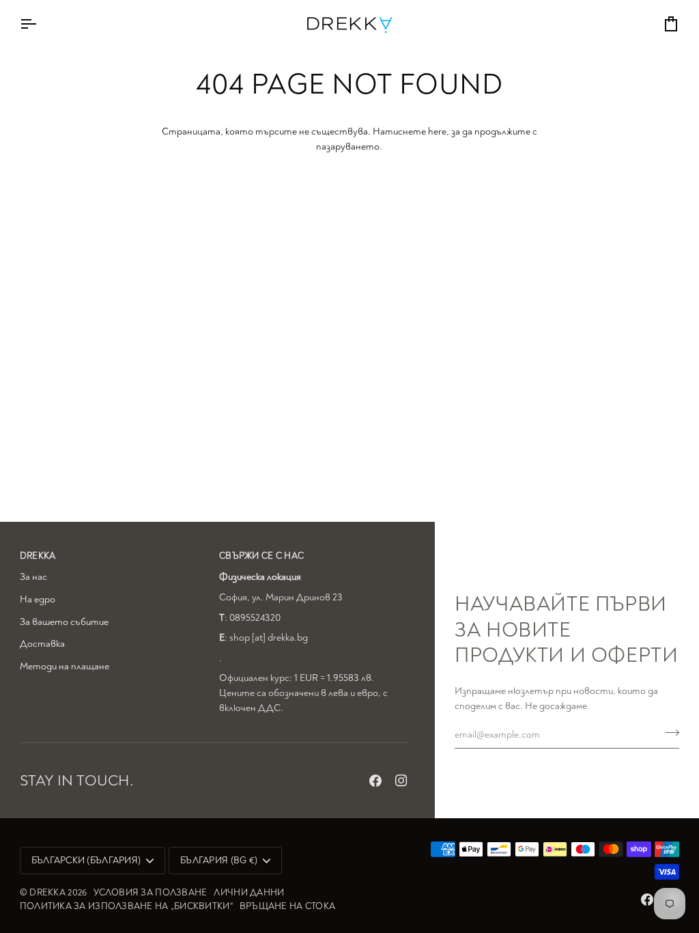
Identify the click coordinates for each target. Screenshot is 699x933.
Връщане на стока (287, 906)
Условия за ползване (150, 892)
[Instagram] (401, 781)
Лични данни (249, 892)
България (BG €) (218, 860)
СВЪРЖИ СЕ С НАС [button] (261, 555)
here (437, 131)
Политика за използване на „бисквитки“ (126, 906)
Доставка (42, 644)
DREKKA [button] (38, 555)
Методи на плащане (64, 666)
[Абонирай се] (668, 733)
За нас (33, 577)
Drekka (47, 892)
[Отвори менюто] (40, 23)
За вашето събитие (64, 622)
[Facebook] (375, 781)
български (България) (86, 860)
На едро (37, 599)
